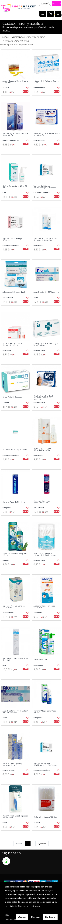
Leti (4, 665)
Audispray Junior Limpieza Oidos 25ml (44, 607)
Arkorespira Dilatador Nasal (14, 292)
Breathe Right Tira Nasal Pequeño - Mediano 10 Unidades (43, 397)
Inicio (5, 37)
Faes (4, 193)
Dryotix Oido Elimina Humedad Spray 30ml (43, 449)
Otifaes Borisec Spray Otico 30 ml (15, 187)
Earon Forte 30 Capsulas (12, 397)
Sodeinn (6, 403)
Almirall (6, 560)
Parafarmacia (17, 37)
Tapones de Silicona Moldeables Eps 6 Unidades (45, 187)
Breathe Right (39, 140)
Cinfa (36, 298)
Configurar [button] (50, 917)
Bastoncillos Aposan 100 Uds (45, 817)
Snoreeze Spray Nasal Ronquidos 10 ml (42, 502)
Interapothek (39, 88)
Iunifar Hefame (9, 770)
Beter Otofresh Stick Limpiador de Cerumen (15, 817)
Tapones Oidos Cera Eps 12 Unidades (13, 239)
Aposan (6, 88)
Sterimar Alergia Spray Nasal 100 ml (45, 712)
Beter (5, 823)
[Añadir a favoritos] (27, 88)
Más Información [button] (10, 917)
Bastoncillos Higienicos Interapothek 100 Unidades (45, 554)
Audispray (38, 613)
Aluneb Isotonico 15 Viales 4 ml (46, 292)
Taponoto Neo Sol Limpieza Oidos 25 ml (14, 607)
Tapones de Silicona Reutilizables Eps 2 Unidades (45, 764)
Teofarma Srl (8, 613)
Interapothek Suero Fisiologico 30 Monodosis (46, 344)
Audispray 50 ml (40, 659)
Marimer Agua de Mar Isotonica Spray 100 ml (15, 134)
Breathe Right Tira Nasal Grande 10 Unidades (46, 134)
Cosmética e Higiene (35, 37)
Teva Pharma (39, 508)
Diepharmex (38, 665)
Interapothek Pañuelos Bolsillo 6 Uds (46, 82)
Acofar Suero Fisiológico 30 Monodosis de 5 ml (13, 344)
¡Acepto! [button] (22, 917)
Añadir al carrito (16, 98)
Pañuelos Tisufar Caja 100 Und (15, 449)
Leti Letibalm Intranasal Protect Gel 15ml (15, 659)
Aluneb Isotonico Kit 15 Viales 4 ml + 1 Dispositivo (15, 712)
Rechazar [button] (35, 917)
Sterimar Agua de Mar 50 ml (14, 502)
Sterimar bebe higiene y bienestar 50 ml (12, 764)
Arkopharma (8, 298)
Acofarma (7, 350)
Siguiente (42, 843)
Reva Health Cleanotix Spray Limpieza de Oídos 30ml (45, 239)
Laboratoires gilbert (12, 140)
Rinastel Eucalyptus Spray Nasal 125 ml (15, 554)
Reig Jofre (6, 508)
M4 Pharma (38, 245)
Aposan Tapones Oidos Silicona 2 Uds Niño (15, 82)
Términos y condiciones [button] (29, 906)
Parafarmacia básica (42, 193)
